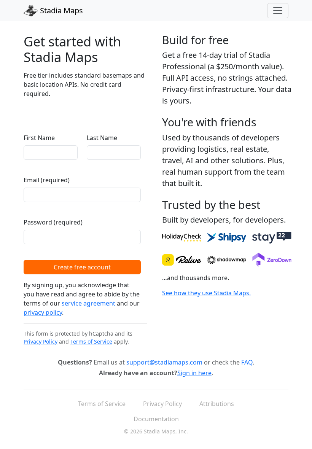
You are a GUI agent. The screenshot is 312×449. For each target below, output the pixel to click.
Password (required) (53, 222)
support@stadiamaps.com (164, 362)
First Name (39, 138)
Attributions (216, 404)
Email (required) (47, 180)
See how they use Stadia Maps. (206, 293)
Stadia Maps (60, 10)
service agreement (89, 303)
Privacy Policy (40, 341)
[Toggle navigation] (277, 10)
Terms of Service (91, 341)
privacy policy (43, 312)
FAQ (247, 362)
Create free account (82, 267)
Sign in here (194, 373)
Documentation (156, 419)
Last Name (102, 138)
